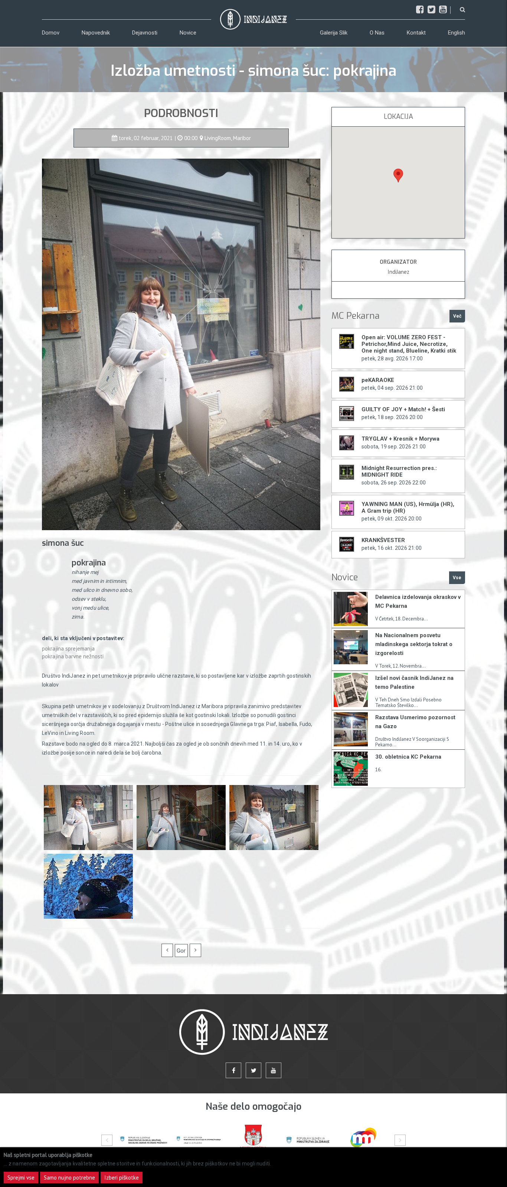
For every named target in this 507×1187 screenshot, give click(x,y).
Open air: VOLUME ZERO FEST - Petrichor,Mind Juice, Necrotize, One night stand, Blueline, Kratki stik (409, 344)
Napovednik (96, 32)
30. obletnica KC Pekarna (408, 756)
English (456, 32)
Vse (457, 577)
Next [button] (400, 1140)
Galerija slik (333, 32)
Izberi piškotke (121, 1177)
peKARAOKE (378, 380)
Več (457, 316)
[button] (398, 175)
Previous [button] (106, 1140)
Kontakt (416, 32)
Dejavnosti (144, 32)
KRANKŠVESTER (383, 540)
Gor (181, 950)
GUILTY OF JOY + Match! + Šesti (403, 409)
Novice (188, 32)
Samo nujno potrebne (69, 1177)
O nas (377, 32)
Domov (50, 32)
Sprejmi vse (21, 1177)
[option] (143, 1140)
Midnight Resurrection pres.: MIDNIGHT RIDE (399, 471)
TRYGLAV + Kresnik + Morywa (400, 438)
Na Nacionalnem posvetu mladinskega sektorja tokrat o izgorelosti (413, 644)
